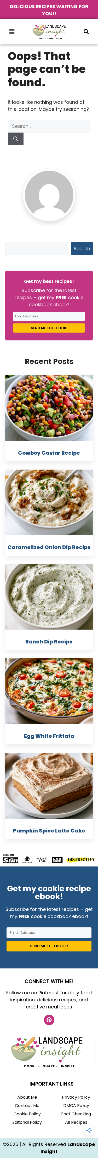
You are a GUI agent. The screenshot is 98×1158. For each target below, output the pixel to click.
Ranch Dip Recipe (49, 641)
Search (82, 248)
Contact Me (27, 1106)
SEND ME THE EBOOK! (49, 328)
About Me (27, 1097)
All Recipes (76, 1122)
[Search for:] (49, 126)
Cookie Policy (27, 1114)
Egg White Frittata (49, 736)
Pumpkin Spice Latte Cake (49, 830)
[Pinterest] (49, 1020)
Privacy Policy (76, 1097)
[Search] (16, 139)
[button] (11, 32)
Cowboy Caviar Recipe (49, 453)
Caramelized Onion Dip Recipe (49, 547)
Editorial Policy (27, 1122)
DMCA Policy (76, 1106)
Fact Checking (76, 1114)
